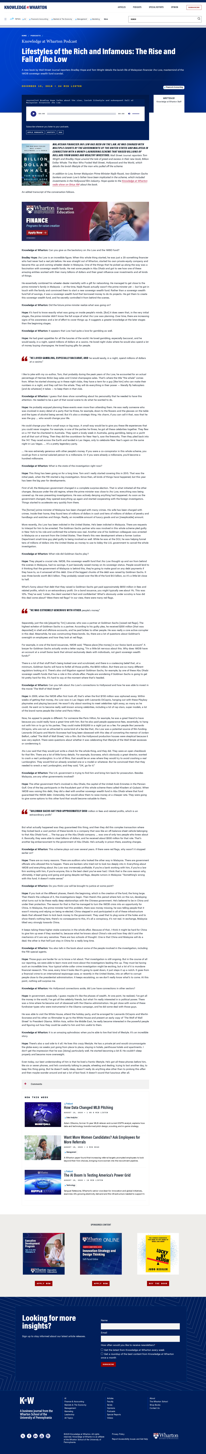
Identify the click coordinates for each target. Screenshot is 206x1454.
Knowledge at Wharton (80, 1434)
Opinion (174, 7)
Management (82, 19)
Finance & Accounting (39, 19)
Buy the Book (158, 1283)
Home (24, 35)
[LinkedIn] (35, 1436)
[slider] (136, 113)
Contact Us (155, 1408)
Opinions (111, 1408)
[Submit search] (198, 18)
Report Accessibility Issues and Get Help (130, 1439)
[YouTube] (42, 1436)
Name (104, 1320)
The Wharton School (159, 1402)
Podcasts (137, 7)
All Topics (68, 1418)
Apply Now (44, 1283)
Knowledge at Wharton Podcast (49, 42)
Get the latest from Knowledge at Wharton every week (134, 1350)
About (152, 1399)
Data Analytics (72, 1118)
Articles (122, 7)
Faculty (110, 1402)
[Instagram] (48, 1436)
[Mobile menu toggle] (5, 19)
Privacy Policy (118, 1434)
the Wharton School (75, 1440)
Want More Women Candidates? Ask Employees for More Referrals (102, 1140)
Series (109, 1405)
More (106, 19)
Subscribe (194, 7)
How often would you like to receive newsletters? (128, 1345)
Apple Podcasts (35, 132)
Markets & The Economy (62, 19)
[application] (85, 114)
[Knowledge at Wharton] (26, 7)
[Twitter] (23, 1436)
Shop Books (155, 1405)
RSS (60, 132)
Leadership (69, 1415)
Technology (70, 1185)
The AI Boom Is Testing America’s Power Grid (97, 1176)
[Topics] (12, 19)
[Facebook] (29, 1436)
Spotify (51, 132)
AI (25, 19)
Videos (110, 1418)
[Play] (33, 114)
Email (104, 1333)
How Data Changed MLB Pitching (88, 1108)
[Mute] (129, 113)
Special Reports (156, 7)
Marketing (96, 19)
